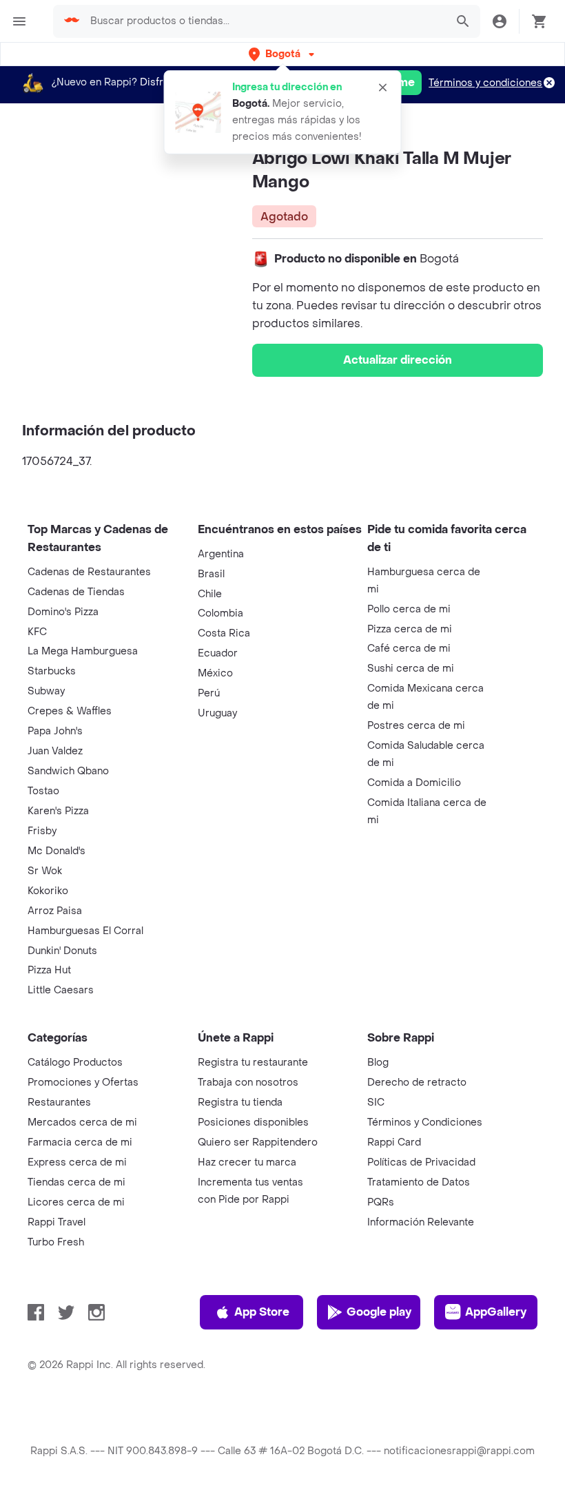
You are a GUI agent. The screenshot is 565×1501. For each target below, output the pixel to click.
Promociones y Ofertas (83, 1082)
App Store (261, 1312)
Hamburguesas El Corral (85, 931)
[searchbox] (264, 21)
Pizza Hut (49, 970)
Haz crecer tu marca (247, 1162)
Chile (210, 594)
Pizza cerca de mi (409, 629)
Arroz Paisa (55, 911)
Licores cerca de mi (76, 1202)
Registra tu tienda (240, 1102)
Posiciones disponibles (253, 1122)
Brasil (211, 574)
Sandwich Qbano (68, 771)
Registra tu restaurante (253, 1062)
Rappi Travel (56, 1222)
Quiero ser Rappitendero (258, 1142)
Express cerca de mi (77, 1162)
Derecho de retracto (416, 1082)
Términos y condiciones (485, 83)
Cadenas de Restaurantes (89, 572)
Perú (209, 693)
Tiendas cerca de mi (76, 1182)
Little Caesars (61, 990)
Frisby (42, 831)
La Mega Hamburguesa (83, 651)
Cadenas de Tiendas (76, 592)
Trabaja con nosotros (248, 1082)
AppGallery (495, 1312)
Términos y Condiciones (424, 1122)
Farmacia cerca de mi (80, 1142)
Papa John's (55, 731)
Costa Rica (224, 633)
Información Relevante (420, 1222)
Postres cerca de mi (416, 725)
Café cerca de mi (409, 648)
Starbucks (52, 671)
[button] (283, 54)
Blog (378, 1062)
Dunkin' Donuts (62, 950)
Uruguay (217, 713)
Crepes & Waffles (70, 711)
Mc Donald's (56, 851)
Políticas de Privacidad (421, 1162)
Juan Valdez (55, 751)
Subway (46, 691)
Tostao (43, 791)
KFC (37, 632)
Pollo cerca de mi (409, 609)
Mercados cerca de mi (82, 1122)
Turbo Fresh (56, 1242)
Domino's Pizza (63, 612)
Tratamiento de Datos (418, 1182)
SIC (375, 1102)
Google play (379, 1312)
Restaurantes (59, 1102)
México (215, 673)
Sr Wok (45, 871)
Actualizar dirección (397, 360)
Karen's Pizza (58, 811)
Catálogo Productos (75, 1062)
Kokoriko (48, 891)
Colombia (220, 613)
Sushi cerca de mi (410, 668)
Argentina (221, 554)
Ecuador (218, 653)
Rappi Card (394, 1142)
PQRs (380, 1202)
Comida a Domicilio (414, 782)
